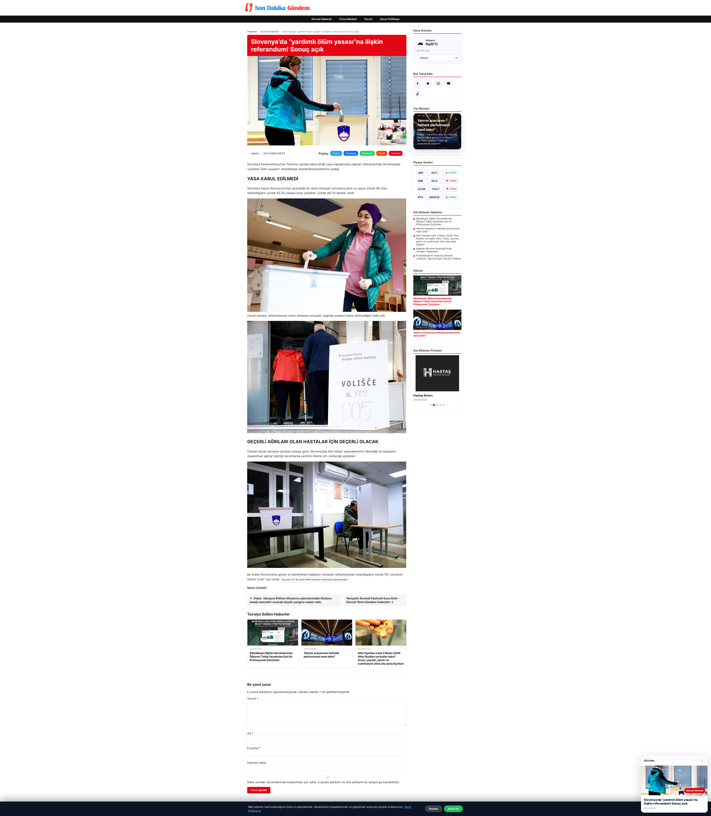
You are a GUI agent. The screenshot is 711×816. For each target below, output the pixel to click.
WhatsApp (367, 153)
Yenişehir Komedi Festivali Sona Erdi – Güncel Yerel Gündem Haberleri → (372, 600)
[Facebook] (417, 83)
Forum (368, 19)
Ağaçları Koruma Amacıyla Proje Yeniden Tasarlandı (434, 250)
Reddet (433, 808)
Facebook (351, 153)
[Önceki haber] (447, 119)
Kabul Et (453, 808)
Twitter (336, 153)
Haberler (252, 31)
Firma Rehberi (348, 19)
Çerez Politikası (390, 19)
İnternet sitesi (256, 762)
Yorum (253, 698)
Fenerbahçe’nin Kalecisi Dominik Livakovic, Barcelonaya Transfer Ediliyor (438, 257)
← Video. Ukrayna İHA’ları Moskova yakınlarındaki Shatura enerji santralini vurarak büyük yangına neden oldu (291, 600)
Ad (250, 733)
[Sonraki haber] (455, 119)
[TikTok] (417, 94)
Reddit (381, 153)
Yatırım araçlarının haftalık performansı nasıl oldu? (438, 230)
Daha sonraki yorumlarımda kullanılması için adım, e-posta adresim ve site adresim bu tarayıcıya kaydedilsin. (323, 782)
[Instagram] (438, 83)
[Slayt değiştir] (431, 405)
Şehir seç (423, 50)
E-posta (254, 748)
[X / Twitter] (428, 83)
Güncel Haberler (321, 19)
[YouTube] (448, 83)
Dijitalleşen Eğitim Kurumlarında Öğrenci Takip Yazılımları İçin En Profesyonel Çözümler (434, 221)
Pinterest (395, 153)
